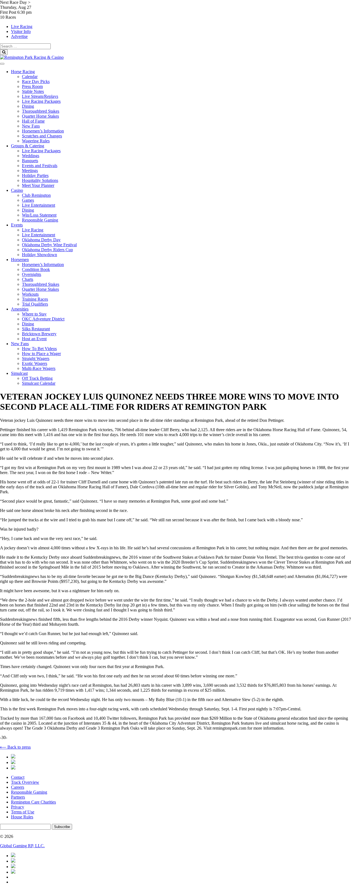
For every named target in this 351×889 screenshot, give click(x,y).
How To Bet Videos (39, 348)
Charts (27, 279)
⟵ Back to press (15, 747)
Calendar (30, 76)
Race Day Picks (36, 81)
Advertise (19, 36)
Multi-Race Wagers (38, 368)
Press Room (32, 86)
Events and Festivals (39, 165)
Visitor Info (21, 31)
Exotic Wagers (34, 363)
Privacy (17, 807)
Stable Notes (33, 91)
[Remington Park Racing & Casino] (32, 57)
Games (28, 200)
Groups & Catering (27, 145)
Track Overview (25, 782)
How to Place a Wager (41, 353)
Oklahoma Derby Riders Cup (47, 249)
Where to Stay (34, 314)
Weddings (30, 155)
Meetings (30, 170)
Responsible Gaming (40, 220)
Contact (17, 777)
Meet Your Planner (38, 185)
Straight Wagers (35, 358)
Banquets (30, 160)
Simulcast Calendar (38, 383)
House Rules (22, 817)
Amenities (20, 309)
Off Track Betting (37, 378)
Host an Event (34, 338)
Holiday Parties (35, 175)
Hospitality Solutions (40, 180)
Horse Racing (23, 71)
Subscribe (62, 827)
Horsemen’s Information (43, 131)
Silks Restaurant (36, 328)
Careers (17, 787)
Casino (17, 190)
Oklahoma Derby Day (41, 239)
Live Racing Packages (41, 101)
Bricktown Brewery (39, 333)
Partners (18, 797)
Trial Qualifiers (35, 304)
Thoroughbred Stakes (40, 111)
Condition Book (36, 269)
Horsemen (20, 259)
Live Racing (21, 26)
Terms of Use (22, 812)
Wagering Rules (36, 141)
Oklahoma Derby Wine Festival (49, 244)
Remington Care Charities (33, 802)
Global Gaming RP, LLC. (22, 845)
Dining (28, 106)
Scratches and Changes (42, 136)
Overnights (31, 274)
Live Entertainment (38, 205)
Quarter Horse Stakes (40, 116)
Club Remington (36, 195)
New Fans (31, 126)
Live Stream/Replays (40, 96)
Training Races (35, 299)
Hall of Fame (33, 121)
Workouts (30, 294)
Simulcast (19, 373)
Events (17, 225)
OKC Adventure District (43, 319)
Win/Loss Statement (39, 215)
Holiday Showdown (39, 254)
